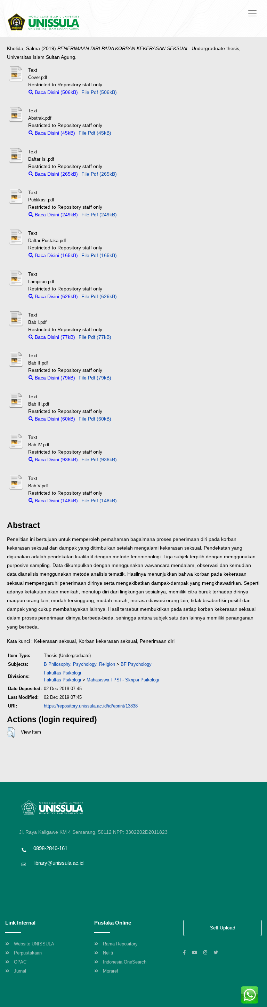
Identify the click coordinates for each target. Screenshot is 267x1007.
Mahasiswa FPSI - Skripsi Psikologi (123, 679)
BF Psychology (136, 664)
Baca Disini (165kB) (55, 255)
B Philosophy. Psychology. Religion (79, 664)
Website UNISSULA (34, 943)
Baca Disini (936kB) (55, 459)
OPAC (20, 962)
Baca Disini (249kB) (55, 214)
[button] (11, 732)
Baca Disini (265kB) (55, 174)
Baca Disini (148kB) (55, 500)
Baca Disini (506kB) (55, 92)
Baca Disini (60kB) (54, 419)
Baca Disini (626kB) (55, 296)
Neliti (108, 953)
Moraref (110, 971)
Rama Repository (120, 943)
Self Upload (222, 927)
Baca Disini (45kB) (54, 133)
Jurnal (20, 971)
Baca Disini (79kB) (54, 378)
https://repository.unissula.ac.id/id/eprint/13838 (91, 706)
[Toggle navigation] (252, 13)
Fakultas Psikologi (62, 673)
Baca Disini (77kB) (54, 337)
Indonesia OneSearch (124, 962)
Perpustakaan (28, 953)
